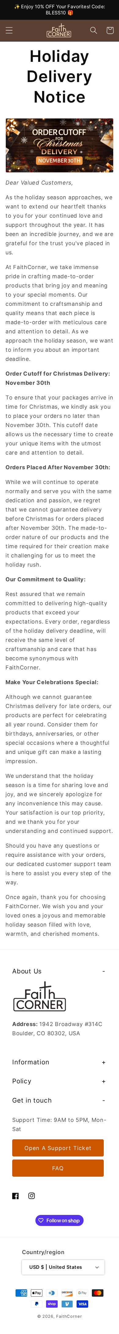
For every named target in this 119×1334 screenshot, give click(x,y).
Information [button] (30, 1062)
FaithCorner (69, 1316)
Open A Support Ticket (58, 1148)
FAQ (58, 1168)
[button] (9, 30)
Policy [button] (22, 1081)
